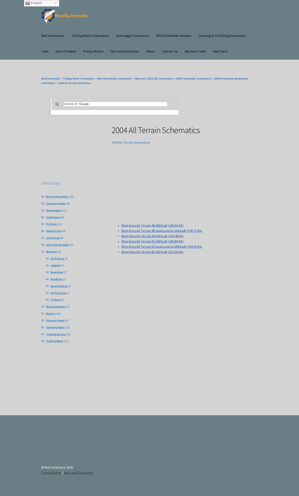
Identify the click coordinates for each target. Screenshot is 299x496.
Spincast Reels (55, 320)
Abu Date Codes (195, 51)
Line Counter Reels (57, 245)
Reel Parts (220, 51)
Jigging (55, 265)
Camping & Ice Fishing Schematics (222, 36)
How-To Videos (66, 51)
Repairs (51, 313)
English (36, 3)
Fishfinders (53, 217)
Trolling (55, 300)
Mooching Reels (56, 306)
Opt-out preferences (124, 51)
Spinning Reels (55, 327)
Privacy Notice (93, 51)
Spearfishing (58, 286)
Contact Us (170, 51)
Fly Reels (51, 224)
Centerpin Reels (56, 203)
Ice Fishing (53, 238)
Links (45, 51)
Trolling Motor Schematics (90, 36)
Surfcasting (58, 293)
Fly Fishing (57, 258)
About (150, 51)
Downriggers (54, 210)
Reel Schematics (52, 36)
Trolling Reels (54, 341)
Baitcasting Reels (57, 196)
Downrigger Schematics (132, 36)
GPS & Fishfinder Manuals (173, 36)
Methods (51, 251)
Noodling (56, 279)
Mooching (56, 272)
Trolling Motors (55, 334)
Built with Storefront (79, 473)
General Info (54, 231)
